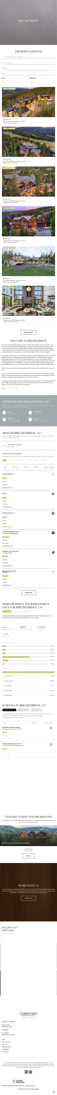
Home (3, 1039)
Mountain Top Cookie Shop (10, 551)
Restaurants (12, 460)
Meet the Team (6, 1042)
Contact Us (5, 1051)
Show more (28, 592)
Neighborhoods (6, 1047)
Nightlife (44, 460)
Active (29, 460)
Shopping (22, 460)
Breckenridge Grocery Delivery (9, 571)
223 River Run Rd (7, 553)
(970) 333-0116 (5, 1025)
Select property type (7, 63)
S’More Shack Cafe (7, 513)
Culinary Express (7, 474)
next (30, 849)
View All (28, 855)
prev (26, 849)
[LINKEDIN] (30, 1058)
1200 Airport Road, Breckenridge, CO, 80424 (12, 729)
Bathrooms (4, 68)
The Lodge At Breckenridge (10, 533)
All (5, 460)
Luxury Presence (30, 1085)
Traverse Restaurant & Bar (10, 531)
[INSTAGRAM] (26, 1058)
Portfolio (5, 1044)
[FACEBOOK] (22, 1058)
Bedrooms (4, 73)
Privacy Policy (34, 1089)
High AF (4, 493)
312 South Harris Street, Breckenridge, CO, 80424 (13, 745)
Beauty (37, 460)
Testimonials (5, 1049)
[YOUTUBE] (35, 1058)
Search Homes (28, 332)
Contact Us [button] (28, 898)
